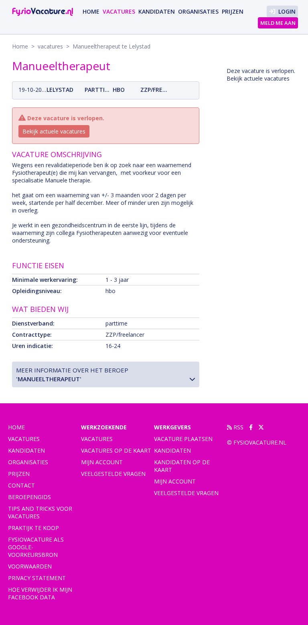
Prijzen (232, 11)
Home (91, 11)
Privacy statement (37, 578)
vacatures (119, 11)
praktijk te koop (33, 528)
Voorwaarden (30, 566)
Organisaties (198, 11)
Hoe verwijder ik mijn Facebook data (40, 593)
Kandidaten (156, 11)
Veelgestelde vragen (113, 473)
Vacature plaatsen (183, 439)
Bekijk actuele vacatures (53, 131)
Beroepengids (29, 497)
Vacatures (97, 439)
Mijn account (102, 462)
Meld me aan (278, 22)
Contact (21, 485)
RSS (237, 427)
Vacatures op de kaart (116, 450)
